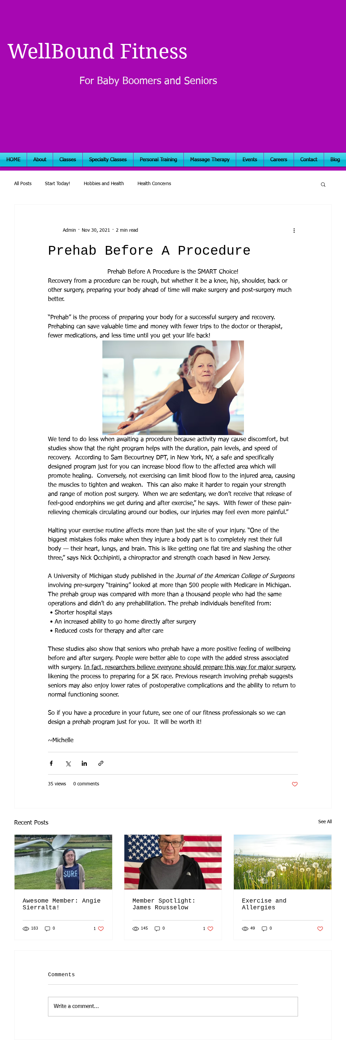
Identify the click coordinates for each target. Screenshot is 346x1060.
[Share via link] (101, 763)
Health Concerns (154, 183)
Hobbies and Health (104, 183)
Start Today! (57, 183)
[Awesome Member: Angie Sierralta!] (63, 862)
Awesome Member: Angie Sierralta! (62, 904)
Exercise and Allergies (264, 904)
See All (325, 821)
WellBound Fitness (97, 52)
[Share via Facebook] (51, 763)
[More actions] (294, 230)
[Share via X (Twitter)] (68, 763)
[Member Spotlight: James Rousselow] (173, 862)
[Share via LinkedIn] (84, 763)
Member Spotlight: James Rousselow (164, 904)
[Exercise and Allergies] (282, 862)
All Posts (22, 183)
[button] (323, 184)
